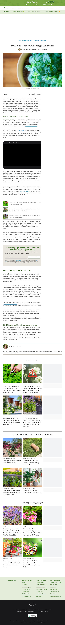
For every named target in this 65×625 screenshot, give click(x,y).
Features (45, 49)
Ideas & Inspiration (27, 40)
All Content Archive (26, 596)
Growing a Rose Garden (41, 589)
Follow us (32, 94)
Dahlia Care (39, 596)
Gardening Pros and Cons (40, 40)
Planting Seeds (53, 584)
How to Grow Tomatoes (41, 584)
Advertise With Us (26, 589)
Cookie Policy (20, 611)
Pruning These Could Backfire (34, 11)
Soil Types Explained (54, 591)
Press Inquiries (25, 591)
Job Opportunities (26, 593)
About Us (24, 582)
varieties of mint (22, 130)
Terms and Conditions (38, 608)
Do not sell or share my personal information (36, 611)
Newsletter (39, 94)
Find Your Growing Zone (55, 582)
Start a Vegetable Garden (55, 596)
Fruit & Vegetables (49, 8)
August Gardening (11, 8)
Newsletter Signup (26, 587)
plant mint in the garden (31, 126)
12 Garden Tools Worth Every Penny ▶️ (52, 11)
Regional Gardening (23, 8)
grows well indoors (25, 191)
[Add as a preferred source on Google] (32, 615)
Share (6, 94)
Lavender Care (39, 591)
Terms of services (19, 260)
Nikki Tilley (25, 49)
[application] (22, 155)
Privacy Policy (48, 608)
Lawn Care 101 (53, 589)
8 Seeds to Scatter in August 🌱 (18, 11)
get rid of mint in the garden (10, 304)
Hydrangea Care (40, 582)
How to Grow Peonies (41, 593)
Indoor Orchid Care (40, 587)
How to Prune (53, 587)
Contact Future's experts (25, 608)
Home (20, 40)
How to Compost (53, 593)
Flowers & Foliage (36, 8)
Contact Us (24, 584)
